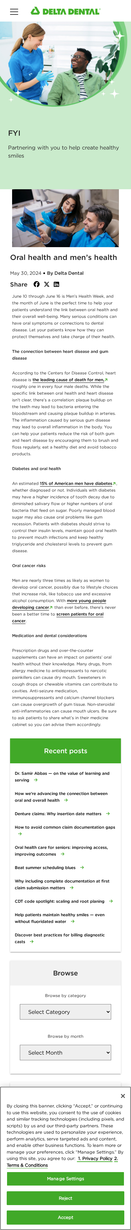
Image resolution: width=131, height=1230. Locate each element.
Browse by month (65, 1036)
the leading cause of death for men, (68, 379)
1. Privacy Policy (95, 1158)
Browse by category (65, 995)
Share (19, 284)
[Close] (123, 1096)
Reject (66, 1198)
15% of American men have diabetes (76, 483)
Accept (66, 1217)
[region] (65, 1158)
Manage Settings (65, 1179)
